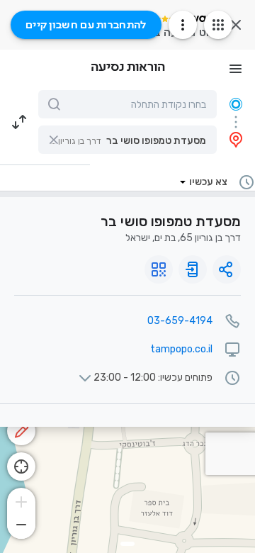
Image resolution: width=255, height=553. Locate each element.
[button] (127, 139)
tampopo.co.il (181, 349)
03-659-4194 (179, 321)
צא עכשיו (208, 182)
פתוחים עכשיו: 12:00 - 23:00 (153, 378)
